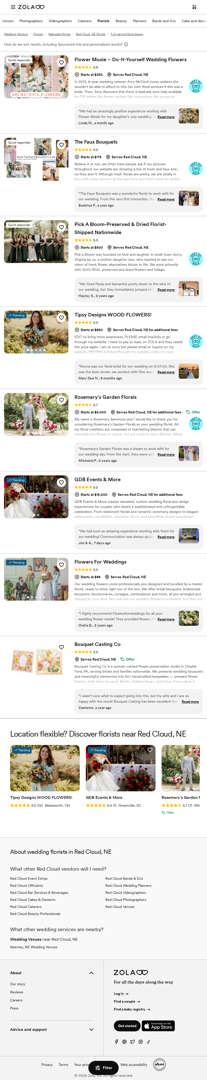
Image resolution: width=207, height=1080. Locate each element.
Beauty (121, 21)
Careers (16, 1000)
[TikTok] (148, 1042)
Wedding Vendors (16, 34)
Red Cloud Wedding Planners (128, 885)
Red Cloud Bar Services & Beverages (39, 893)
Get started (127, 1026)
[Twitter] (132, 1042)
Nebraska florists (59, 34)
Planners (139, 21)
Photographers (31, 21)
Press (14, 1008)
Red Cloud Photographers (125, 900)
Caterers (84, 21)
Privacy (47, 1065)
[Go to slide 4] (40, 94)
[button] (61, 62)
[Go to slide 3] (36, 94)
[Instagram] (140, 1042)
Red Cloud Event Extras (28, 878)
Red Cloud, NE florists (90, 34)
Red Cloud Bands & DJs (124, 878)
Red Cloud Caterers (25, 907)
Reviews (16, 992)
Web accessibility (133, 1065)
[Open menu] (13, 7)
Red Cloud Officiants (26, 885)
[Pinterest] (124, 1042)
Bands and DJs (164, 21)
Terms (63, 1065)
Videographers (60, 21)
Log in (119, 994)
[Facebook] (116, 1042)
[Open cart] (194, 7)
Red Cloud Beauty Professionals (35, 914)
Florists (103, 21)
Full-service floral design (127, 34)
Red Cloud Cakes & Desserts (32, 900)
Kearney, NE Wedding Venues (33, 947)
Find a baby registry (129, 1009)
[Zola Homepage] (31, 7)
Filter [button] (107, 1067)
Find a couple (124, 1001)
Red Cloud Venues (120, 907)
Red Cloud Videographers (125, 893)
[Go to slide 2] (32, 94)
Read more (166, 117)
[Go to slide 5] (44, 94)
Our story (17, 984)
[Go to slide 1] (28, 94)
